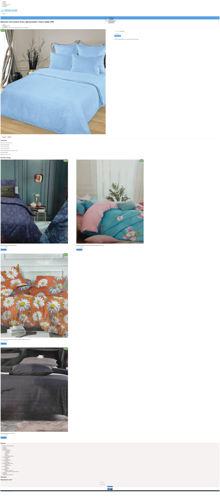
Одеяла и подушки (6, 457)
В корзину (117, 35)
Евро (6, 453)
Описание (4, 137)
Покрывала (7, 462)
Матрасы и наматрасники (8, 463)
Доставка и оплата (6, 4)
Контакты (5, 6)
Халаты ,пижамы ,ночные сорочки (12, 471)
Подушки (7, 459)
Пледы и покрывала (7, 460)
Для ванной (5, 469)
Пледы (6, 461)
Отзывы (4, 3)
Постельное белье (6, 25)
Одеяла (6, 458)
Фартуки (7, 467)
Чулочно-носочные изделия (8, 445)
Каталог (4, 2)
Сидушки (5, 447)
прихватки (5, 448)
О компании (5, 5)
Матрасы (7, 464)
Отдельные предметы (9, 456)
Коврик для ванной (9, 470)
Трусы (4, 446)
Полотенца (5, 473)
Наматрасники (8, 465)
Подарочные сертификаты (8, 474)
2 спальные (5, 26)
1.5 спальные (7, 450)
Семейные (7, 451)
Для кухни (5, 466)
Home (4, 24)
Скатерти (7, 468)
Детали (9, 137)
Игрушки (5, 472)
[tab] (4, 137)
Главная (4, 1)
